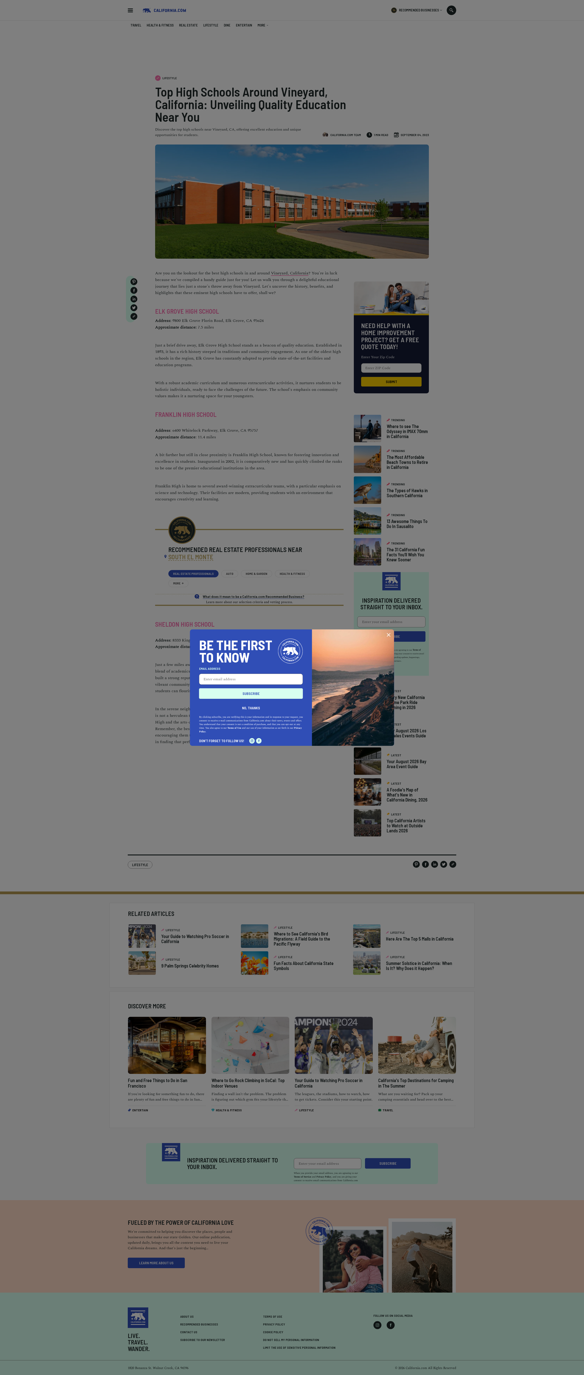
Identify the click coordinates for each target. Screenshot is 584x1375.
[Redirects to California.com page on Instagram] (252, 741)
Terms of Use (234, 728)
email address (209, 668)
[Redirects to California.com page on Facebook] (259, 741)
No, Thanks (251, 708)
